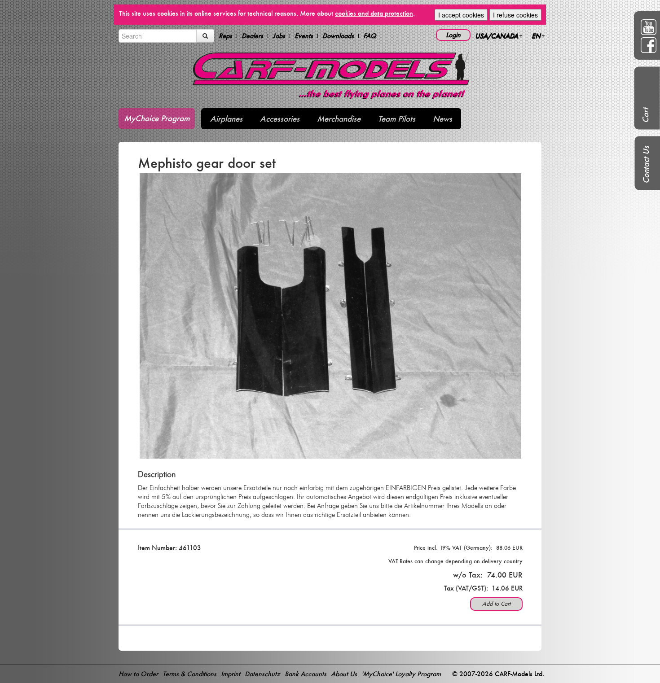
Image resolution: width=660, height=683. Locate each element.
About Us (344, 674)
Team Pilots (396, 119)
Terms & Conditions (189, 674)
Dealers (252, 36)
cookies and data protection (374, 13)
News (442, 119)
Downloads (338, 36)
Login (453, 35)
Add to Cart (496, 604)
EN (536, 35)
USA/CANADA (496, 35)
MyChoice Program (156, 118)
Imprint (230, 674)
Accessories (279, 119)
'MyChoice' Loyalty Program (401, 674)
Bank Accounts (305, 674)
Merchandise (339, 119)
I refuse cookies (515, 14)
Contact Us (646, 165)
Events (304, 36)
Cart (645, 115)
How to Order (138, 674)
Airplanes (226, 119)
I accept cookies (461, 14)
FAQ (369, 36)
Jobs (279, 36)
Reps (225, 36)
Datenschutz (262, 674)
